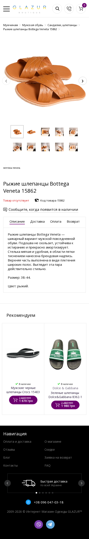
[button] (17, 131)
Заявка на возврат (58, 457)
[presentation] (6, 81)
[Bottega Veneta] (12, 178)
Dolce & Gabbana (65, 388)
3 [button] (43, 493)
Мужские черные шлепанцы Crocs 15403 (23, 390)
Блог (6, 457)
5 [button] (49, 493)
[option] (44, 483)
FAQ (47, 465)
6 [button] (52, 493)
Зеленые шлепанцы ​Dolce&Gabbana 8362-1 (65, 395)
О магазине (52, 441)
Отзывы (9, 449)
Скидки (49, 449)
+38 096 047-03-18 (48, 502)
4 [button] (46, 493)
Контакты (10, 465)
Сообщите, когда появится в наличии (43, 209)
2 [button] (39, 493)
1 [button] (36, 493)
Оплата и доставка (17, 441)
